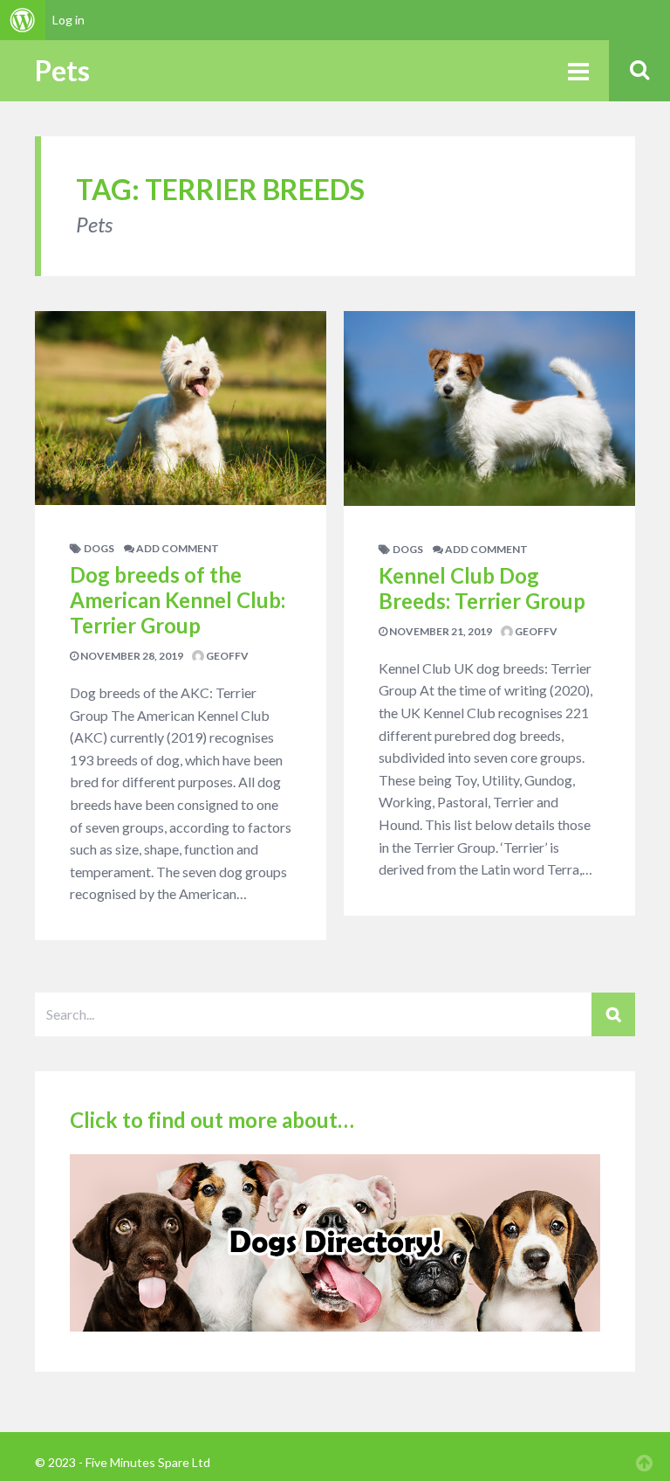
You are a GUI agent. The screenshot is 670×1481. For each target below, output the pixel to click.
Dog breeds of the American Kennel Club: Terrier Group (177, 600)
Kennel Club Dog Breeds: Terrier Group (482, 588)
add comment (176, 548)
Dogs (99, 548)
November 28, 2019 (131, 655)
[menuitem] (22, 20)
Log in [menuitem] (68, 19)
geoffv (226, 655)
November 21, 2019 (439, 631)
